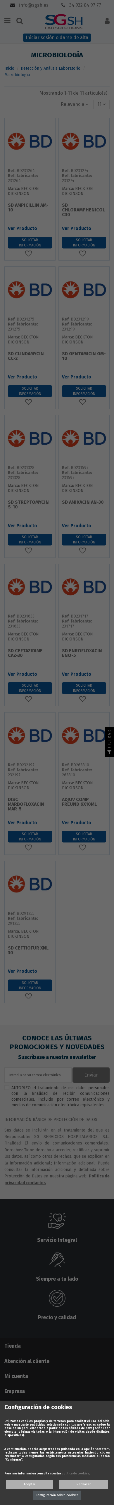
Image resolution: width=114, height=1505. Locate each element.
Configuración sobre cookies (57, 1495)
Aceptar (29, 1484)
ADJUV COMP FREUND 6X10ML (79, 802)
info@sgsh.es (33, 5)
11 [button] (100, 104)
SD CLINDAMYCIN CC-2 (26, 356)
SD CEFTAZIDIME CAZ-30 (25, 653)
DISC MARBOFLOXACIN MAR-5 (26, 804)
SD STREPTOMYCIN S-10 (28, 505)
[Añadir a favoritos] (30, 253)
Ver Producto (22, 228)
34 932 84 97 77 (84, 5)
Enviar (91, 1075)
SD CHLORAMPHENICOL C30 (83, 210)
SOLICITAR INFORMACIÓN (30, 242)
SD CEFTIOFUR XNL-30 (29, 950)
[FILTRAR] (109, 752)
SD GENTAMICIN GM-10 (84, 356)
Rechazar (84, 1484)
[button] (74, 104)
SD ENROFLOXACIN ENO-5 (82, 653)
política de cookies (75, 1473)
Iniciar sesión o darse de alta (57, 37)
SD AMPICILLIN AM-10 (28, 208)
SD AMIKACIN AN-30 (83, 502)
